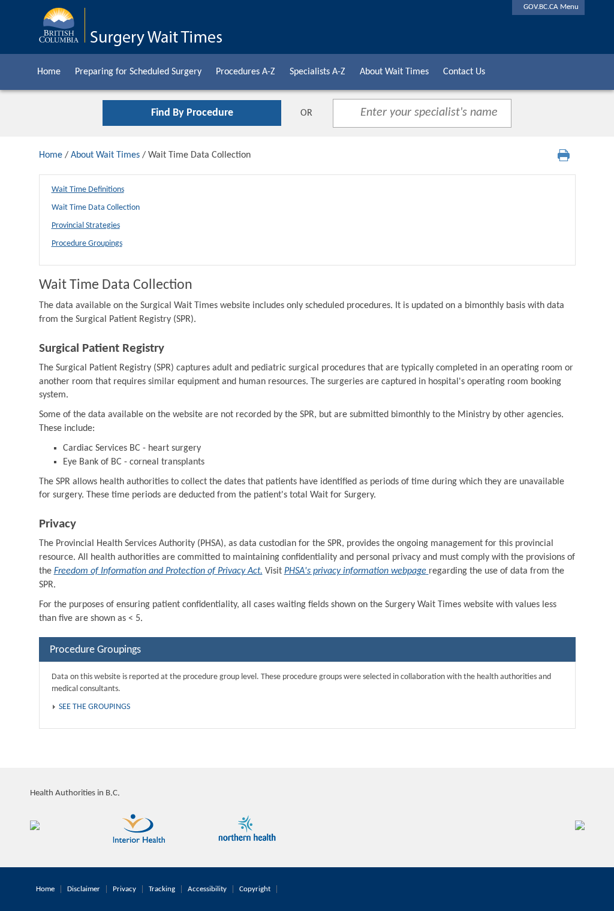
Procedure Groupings (87, 243)
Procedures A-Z (245, 72)
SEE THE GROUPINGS (94, 706)
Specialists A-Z (317, 72)
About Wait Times (394, 72)
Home (49, 72)
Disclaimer (83, 889)
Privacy (124, 889)
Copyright (254, 889)
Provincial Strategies (86, 225)
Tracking (162, 889)
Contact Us (464, 72)
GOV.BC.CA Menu (548, 7)
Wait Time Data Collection (96, 207)
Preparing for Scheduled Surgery (138, 72)
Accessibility (207, 889)
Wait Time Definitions (88, 189)
